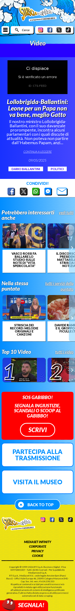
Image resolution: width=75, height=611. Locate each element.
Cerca (25, 30)
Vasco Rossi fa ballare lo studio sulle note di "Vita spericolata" (24, 259)
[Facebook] (49, 29)
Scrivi (37, 429)
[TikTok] (68, 29)
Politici (57, 169)
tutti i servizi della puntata (59, 286)
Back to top (41, 504)
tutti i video (64, 352)
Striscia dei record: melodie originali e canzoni (24, 330)
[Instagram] (40, 29)
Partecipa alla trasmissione (37, 455)
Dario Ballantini (26, 169)
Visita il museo (37, 482)
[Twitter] (59, 29)
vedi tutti (66, 212)
